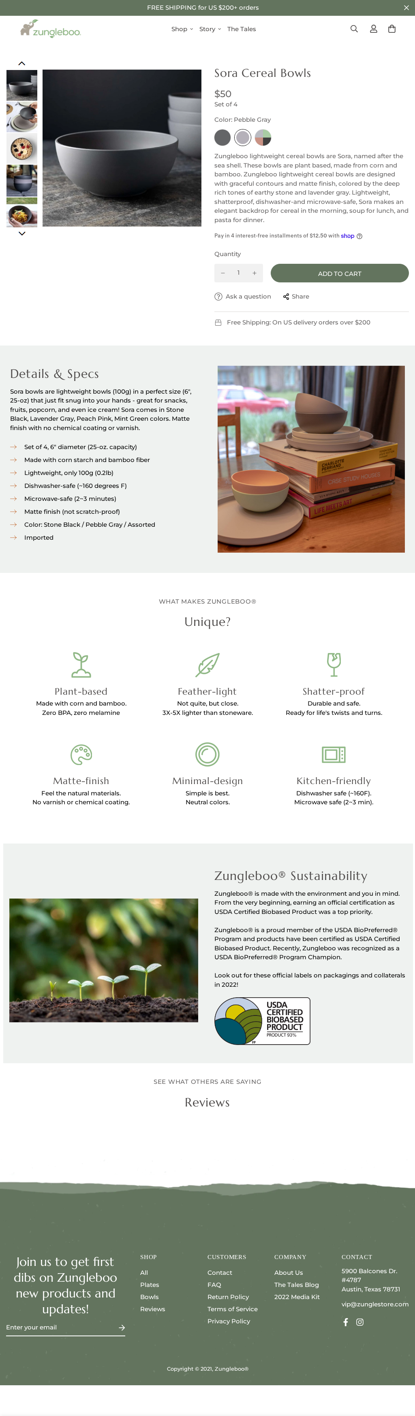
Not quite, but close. (207, 703)
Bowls (149, 1297)
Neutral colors (207, 802)
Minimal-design (207, 780)
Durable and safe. (334, 703)
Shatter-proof (334, 691)
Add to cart (340, 274)
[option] (122, 148)
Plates (149, 1285)
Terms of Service (233, 1309)
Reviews (152, 1309)
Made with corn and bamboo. (81, 703)
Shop (179, 29)
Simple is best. (207, 793)
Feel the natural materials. (81, 793)
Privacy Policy (229, 1321)
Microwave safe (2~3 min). (333, 802)
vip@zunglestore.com (375, 1304)
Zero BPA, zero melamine (81, 712)
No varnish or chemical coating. (81, 802)
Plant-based (81, 691)
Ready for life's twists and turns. (334, 712)
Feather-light (207, 691)
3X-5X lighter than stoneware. (208, 712)
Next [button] (22, 233)
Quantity (227, 254)
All (144, 1272)
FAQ (214, 1285)
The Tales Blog (296, 1285)
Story (207, 29)
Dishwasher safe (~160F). (333, 793)
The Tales (241, 29)
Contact (220, 1272)
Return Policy (228, 1297)
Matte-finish (81, 780)
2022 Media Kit (297, 1297)
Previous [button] (22, 63)
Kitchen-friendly (334, 780)
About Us (288, 1272)
